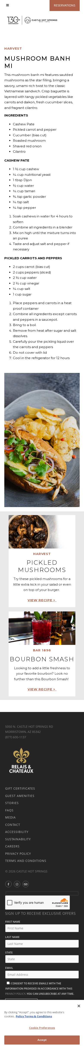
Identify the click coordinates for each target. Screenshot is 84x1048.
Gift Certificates (20, 788)
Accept (42, 1040)
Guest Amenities (19, 796)
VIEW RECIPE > (42, 600)
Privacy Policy (18, 854)
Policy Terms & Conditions (34, 1016)
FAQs (9, 810)
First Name (12, 922)
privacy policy (15, 994)
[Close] (79, 1006)
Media (10, 817)
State (9, 952)
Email (9, 968)
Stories (12, 803)
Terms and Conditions (25, 861)
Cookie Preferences (42, 1028)
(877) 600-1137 (15, 737)
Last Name (12, 937)
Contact (12, 825)
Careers (12, 846)
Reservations (64, 5)
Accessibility (16, 832)
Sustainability (18, 839)
